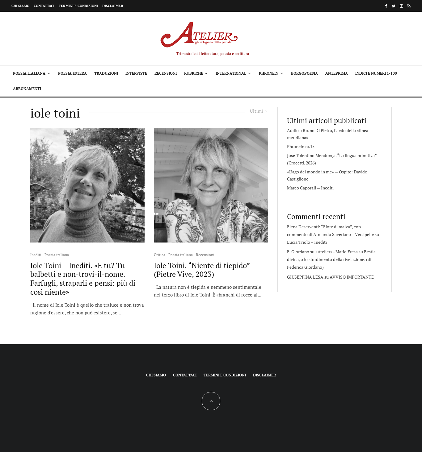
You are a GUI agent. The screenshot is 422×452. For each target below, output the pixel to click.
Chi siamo (20, 6)
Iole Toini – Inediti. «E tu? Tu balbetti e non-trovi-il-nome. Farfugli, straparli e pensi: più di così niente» (82, 278)
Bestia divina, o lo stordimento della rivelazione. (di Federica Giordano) (331, 259)
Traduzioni (106, 73)
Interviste (136, 73)
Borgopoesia (304, 73)
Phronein (268, 73)
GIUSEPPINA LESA (305, 277)
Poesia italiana (29, 73)
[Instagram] (401, 6)
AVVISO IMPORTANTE (352, 277)
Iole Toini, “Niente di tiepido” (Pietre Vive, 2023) (202, 270)
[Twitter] (394, 6)
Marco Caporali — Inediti (310, 188)
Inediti (35, 254)
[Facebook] (386, 6)
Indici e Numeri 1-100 (376, 73)
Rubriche (193, 73)
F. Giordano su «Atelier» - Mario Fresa (322, 252)
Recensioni (165, 73)
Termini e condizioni (78, 6)
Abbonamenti (27, 88)
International (231, 73)
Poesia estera (72, 73)
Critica (159, 254)
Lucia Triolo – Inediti (307, 242)
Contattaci (44, 6)
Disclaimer (112, 6)
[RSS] (409, 6)
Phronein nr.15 (300, 146)
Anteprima (336, 73)
